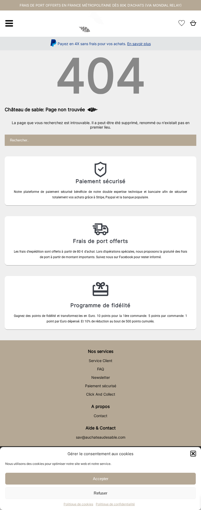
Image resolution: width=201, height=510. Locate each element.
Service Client (100, 360)
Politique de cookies (78, 504)
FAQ (100, 369)
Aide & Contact (101, 428)
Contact (100, 415)
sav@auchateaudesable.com (100, 437)
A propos (100, 406)
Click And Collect (100, 394)
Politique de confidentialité (115, 504)
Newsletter (100, 377)
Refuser (100, 493)
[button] (193, 453)
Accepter (100, 478)
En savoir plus (139, 43)
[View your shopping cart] (193, 24)
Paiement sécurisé (100, 386)
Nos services (100, 351)
